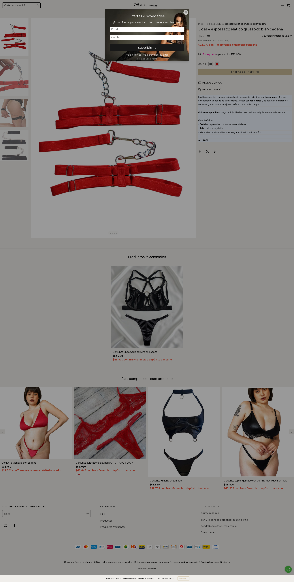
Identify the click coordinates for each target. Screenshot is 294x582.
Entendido (183, 578)
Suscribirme (147, 47)
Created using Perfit (147, 59)
